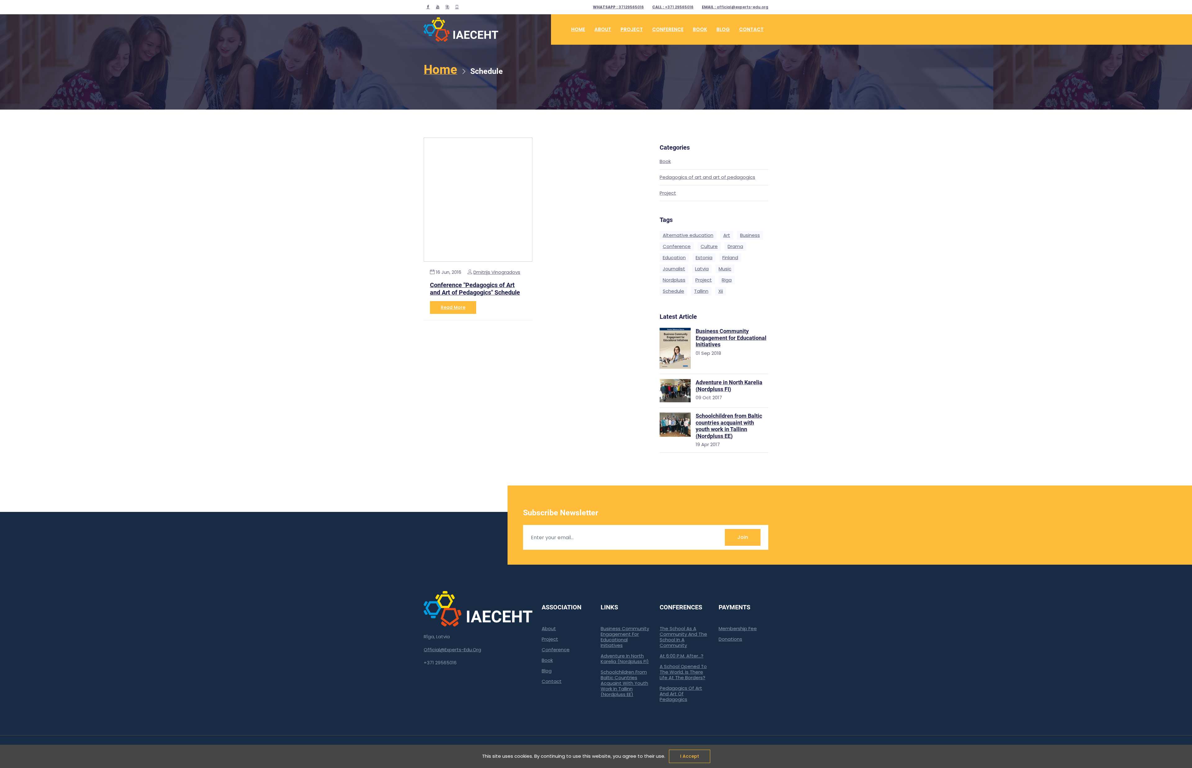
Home (578, 29)
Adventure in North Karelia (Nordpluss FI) (625, 659)
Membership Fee (738, 628)
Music (725, 268)
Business (750, 235)
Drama (735, 246)
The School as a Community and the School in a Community (683, 636)
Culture (709, 246)
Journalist (674, 268)
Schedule (673, 291)
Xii (720, 291)
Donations (730, 639)
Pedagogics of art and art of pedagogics (707, 177)
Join (742, 537)
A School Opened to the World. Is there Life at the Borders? (683, 672)
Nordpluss (674, 280)
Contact (751, 29)
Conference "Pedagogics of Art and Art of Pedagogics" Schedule (475, 288)
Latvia (702, 268)
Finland (730, 257)
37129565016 (618, 7)
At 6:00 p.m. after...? (681, 656)
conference (668, 29)
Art (726, 235)
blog (723, 29)
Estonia (704, 257)
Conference (677, 246)
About (602, 29)
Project (668, 193)
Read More (453, 307)
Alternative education (688, 235)
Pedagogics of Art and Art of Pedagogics (681, 693)
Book (665, 162)
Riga (727, 280)
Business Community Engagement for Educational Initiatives (625, 636)
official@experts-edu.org (735, 7)
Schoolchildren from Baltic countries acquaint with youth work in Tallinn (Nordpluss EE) (624, 683)
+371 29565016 (672, 7)
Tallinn (701, 291)
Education (674, 257)
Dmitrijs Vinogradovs (496, 272)
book (700, 29)
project (632, 29)
